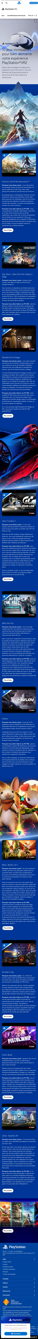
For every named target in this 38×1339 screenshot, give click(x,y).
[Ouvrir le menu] (2, 3)
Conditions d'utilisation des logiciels (33, 1329)
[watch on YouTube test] (31, 174)
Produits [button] (5, 1279)
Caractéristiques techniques (16, 15)
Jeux (3, 15)
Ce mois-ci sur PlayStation (16, 1251)
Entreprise (5, 1272)
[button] (35, 21)
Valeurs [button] (5, 1283)
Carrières (5, 1264)
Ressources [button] (6, 1291)
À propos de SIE (7, 1262)
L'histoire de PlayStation (9, 1274)
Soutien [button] (5, 1287)
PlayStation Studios (8, 1267)
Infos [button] (4, 1259)
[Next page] (36, 15)
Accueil (5, 1251)
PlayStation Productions (9, 1269)
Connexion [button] (6, 1295)
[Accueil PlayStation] (19, 3)
